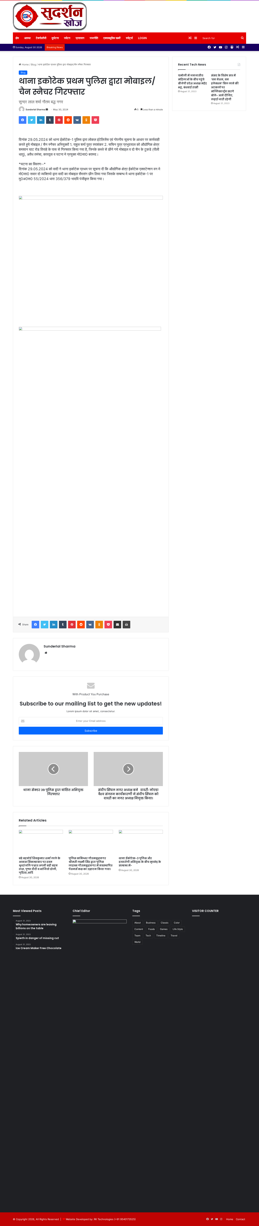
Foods (151, 929)
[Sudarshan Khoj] (50, 16)
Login (142, 38)
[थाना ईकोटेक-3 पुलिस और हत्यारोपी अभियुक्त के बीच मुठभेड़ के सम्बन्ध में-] (141, 842)
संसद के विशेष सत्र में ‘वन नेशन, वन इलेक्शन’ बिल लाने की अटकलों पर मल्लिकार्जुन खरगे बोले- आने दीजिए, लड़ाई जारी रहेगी (225, 87)
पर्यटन (67, 38)
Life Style (178, 929)
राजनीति (94, 38)
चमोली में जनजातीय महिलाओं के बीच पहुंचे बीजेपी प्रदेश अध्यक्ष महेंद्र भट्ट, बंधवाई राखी (192, 81)
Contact (240, 1219)
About (137, 922)
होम (17, 38)
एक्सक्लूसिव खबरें (112, 38)
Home (25, 64)
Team (137, 935)
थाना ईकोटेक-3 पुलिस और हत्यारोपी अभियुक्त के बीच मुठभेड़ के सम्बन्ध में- (140, 861)
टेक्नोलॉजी (41, 38)
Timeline (160, 935)
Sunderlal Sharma (35, 109)
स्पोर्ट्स (129, 38)
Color (177, 922)
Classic (165, 922)
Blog (33, 64)
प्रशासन (80, 38)
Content (138, 929)
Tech (148, 935)
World (137, 942)
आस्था (27, 38)
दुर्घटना (55, 38)
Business (150, 922)
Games (163, 929)
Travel (174, 935)
